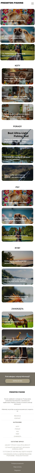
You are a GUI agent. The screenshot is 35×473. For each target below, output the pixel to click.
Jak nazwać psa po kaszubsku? (13, 21)
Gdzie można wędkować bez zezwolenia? (15, 262)
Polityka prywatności (17, 463)
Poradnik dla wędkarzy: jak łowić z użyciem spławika (17, 158)
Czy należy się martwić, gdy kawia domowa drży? (17, 448)
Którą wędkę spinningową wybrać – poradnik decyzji (14, 176)
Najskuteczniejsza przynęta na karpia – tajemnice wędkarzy (16, 297)
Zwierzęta (17, 308)
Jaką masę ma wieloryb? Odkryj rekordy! (16, 341)
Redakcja (17, 416)
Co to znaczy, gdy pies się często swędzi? (17, 452)
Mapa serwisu (17, 467)
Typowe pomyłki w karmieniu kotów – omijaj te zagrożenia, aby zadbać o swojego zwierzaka (17, 97)
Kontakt (17, 418)
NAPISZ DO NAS (17, 381)
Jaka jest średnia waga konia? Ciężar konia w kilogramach (15, 358)
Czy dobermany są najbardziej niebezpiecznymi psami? (13, 55)
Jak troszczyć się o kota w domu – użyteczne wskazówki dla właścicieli (17, 115)
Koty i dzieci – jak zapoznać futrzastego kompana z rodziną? (16, 80)
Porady (17, 126)
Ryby (17, 248)
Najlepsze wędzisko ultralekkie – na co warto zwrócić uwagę (17, 140)
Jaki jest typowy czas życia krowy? (17, 445)
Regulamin (17, 470)
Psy (17, 187)
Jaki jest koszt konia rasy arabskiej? (14, 323)
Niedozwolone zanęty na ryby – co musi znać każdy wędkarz (16, 280)
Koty (17, 65)
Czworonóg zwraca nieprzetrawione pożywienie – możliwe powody (17, 455)
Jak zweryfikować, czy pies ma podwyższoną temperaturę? (13, 37)
